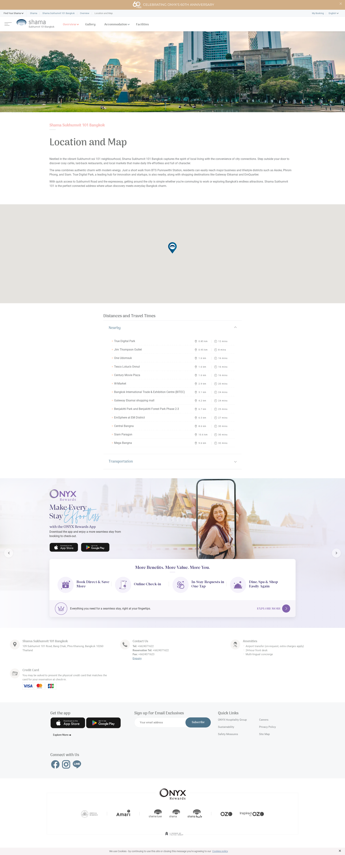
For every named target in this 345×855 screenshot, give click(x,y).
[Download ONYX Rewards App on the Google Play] (103, 722)
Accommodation (115, 24)
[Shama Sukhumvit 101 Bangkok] (35, 23)
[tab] (172, 328)
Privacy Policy (267, 726)
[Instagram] (66, 763)
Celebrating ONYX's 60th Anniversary (178, 5)
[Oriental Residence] (89, 812)
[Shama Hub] (194, 812)
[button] (12, 13)
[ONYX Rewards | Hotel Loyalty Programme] (172, 791)
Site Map (264, 733)
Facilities (142, 24)
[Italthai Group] (174, 835)
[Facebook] (55, 763)
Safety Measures (228, 733)
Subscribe (198, 721)
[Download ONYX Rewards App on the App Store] (67, 722)
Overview (69, 24)
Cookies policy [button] (220, 851)
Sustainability (226, 726)
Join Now (63, 544)
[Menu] (8, 23)
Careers (263, 718)
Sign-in (92, 544)
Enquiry (137, 657)
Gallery (90, 24)
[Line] (77, 763)
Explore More (269, 607)
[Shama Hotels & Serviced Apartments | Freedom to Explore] (174, 812)
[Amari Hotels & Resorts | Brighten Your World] (123, 812)
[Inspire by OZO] (252, 812)
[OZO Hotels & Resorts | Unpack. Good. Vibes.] (226, 812)
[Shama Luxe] (155, 812)
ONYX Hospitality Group (232, 718)
